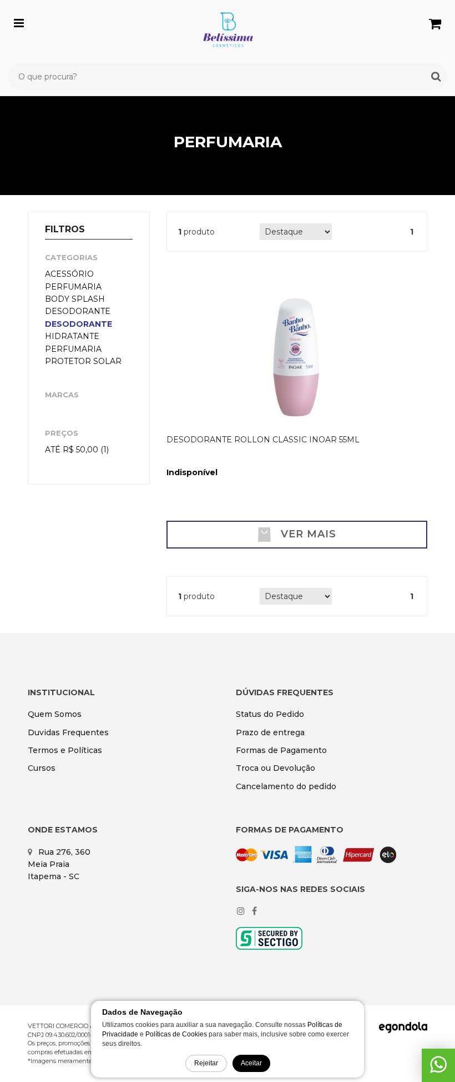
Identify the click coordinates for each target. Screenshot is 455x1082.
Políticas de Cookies (176, 1034)
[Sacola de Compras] (435, 24)
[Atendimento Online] (438, 1069)
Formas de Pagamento (281, 750)
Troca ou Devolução (275, 768)
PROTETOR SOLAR (83, 361)
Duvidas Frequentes (68, 732)
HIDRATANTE (72, 336)
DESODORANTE (78, 324)
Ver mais (308, 534)
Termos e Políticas (65, 750)
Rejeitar (206, 1063)
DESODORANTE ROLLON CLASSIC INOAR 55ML (263, 440)
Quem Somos (55, 714)
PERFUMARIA (73, 349)
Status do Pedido (270, 714)
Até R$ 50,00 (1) (77, 450)
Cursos (41, 768)
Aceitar (251, 1063)
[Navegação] (19, 21)
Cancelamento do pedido (286, 786)
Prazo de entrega (270, 732)
